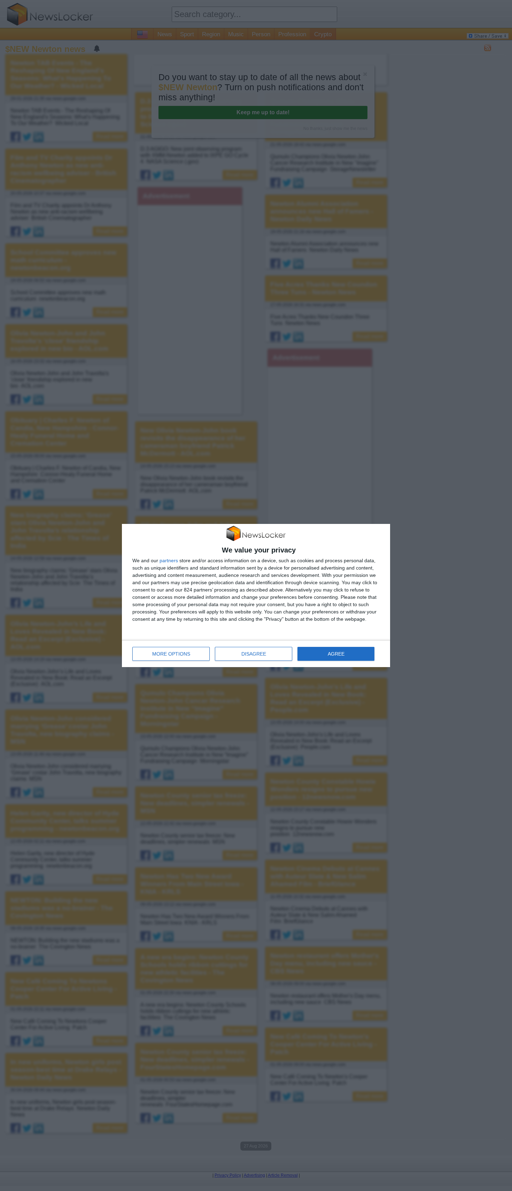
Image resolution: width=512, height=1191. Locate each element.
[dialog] (256, 595)
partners (169, 560)
